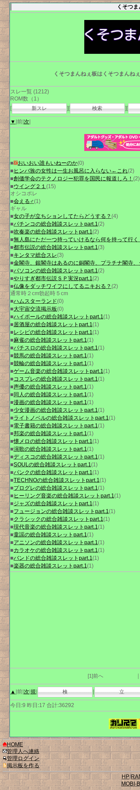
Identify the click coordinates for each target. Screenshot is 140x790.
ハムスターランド (35, 301)
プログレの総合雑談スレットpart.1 (56, 488)
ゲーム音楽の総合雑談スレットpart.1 (58, 371)
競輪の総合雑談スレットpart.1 (50, 363)
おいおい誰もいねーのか (47, 163)
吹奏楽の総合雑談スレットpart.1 (53, 232)
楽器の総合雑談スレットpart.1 (50, 566)
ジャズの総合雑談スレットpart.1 (53, 503)
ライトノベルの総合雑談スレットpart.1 (61, 418)
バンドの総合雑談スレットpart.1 (53, 558)
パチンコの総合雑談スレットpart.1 (56, 224)
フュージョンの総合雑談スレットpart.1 (61, 511)
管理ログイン (23, 758)
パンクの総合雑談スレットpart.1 (53, 472)
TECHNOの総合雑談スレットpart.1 (57, 480)
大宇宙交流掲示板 (35, 309)
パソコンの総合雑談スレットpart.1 (56, 270)
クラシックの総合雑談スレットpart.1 (58, 519)
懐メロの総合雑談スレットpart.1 (53, 441)
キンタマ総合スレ (35, 255)
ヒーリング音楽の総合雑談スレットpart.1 (64, 496)
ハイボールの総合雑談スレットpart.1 (58, 317)
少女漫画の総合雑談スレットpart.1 (56, 410)
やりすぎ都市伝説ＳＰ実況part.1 (53, 278)
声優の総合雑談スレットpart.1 (50, 387)
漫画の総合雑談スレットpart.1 (50, 402)
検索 (97, 108)
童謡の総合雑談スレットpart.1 (50, 534)
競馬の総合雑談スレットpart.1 (50, 355)
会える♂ (24, 201)
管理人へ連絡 (23, 751)
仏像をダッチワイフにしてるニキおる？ (62, 286)
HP (125, 777)
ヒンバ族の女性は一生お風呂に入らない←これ (71, 171)
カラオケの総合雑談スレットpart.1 (56, 550)
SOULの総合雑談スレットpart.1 (52, 464)
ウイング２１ (30, 186)
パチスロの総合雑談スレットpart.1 (56, 348)
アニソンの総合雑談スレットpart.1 (56, 542)
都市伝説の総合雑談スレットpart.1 (56, 247)
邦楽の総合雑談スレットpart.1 (50, 433)
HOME (15, 744)
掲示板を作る (23, 765)
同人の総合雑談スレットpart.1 (50, 394)
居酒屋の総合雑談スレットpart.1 (53, 324)
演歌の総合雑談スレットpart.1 (50, 449)
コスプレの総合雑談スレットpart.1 (56, 379)
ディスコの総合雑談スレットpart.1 (56, 457)
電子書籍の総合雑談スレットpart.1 (56, 426)
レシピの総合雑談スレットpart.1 (53, 332)
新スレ (39, 108)
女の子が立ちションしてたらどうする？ (62, 216)
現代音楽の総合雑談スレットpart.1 (56, 527)
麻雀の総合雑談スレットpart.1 (50, 340)
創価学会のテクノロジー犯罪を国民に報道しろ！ (73, 178)
